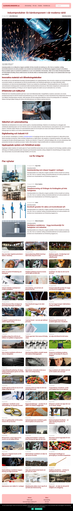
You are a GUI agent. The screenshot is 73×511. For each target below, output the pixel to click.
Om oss (34, 5)
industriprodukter (28, 136)
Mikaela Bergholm (39, 220)
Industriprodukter (66, 16)
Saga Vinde (37, 165)
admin (36, 202)
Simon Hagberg (38, 184)
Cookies (40, 5)
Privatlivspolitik (38, 508)
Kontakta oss (46, 5)
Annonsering (28, 5)
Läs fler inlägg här (36, 156)
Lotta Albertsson (13, 16)
